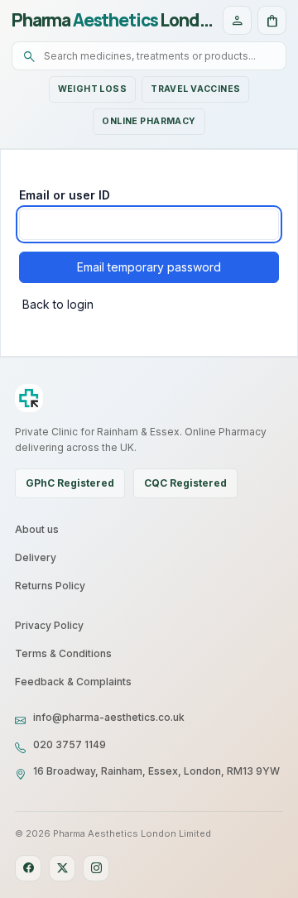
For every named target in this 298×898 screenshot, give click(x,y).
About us (37, 529)
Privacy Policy (49, 625)
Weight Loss (92, 89)
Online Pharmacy (148, 121)
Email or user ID (64, 195)
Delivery (35, 557)
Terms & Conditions (63, 653)
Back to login (58, 304)
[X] (62, 868)
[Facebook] (28, 868)
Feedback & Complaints (73, 681)
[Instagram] (96, 868)
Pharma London (113, 20)
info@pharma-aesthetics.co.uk (109, 717)
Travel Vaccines (195, 89)
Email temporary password (149, 267)
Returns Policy (50, 585)
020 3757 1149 (69, 744)
